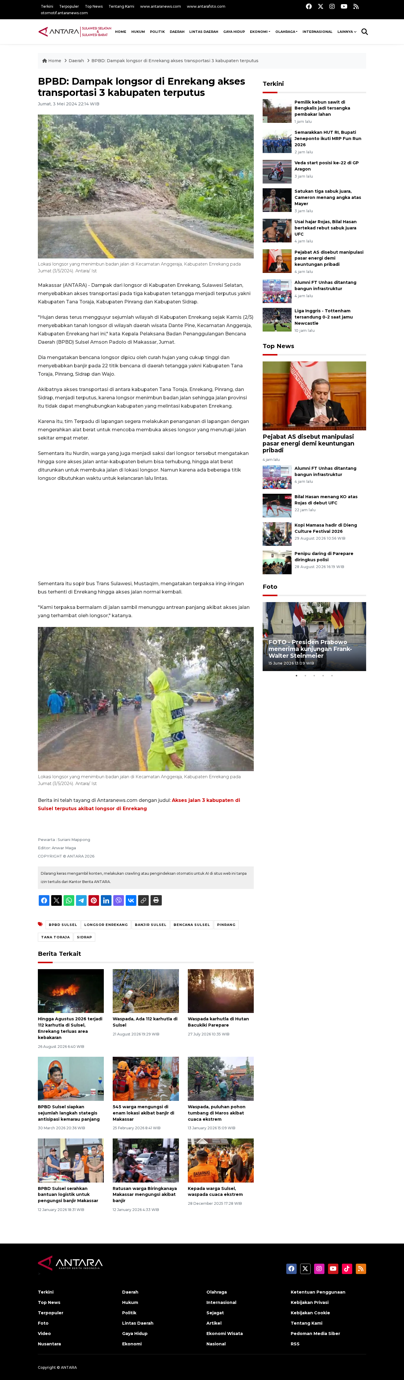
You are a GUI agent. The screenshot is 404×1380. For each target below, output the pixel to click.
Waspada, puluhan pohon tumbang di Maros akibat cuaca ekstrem (216, 1113)
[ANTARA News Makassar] (75, 31)
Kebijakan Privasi (310, 1302)
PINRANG (226, 925)
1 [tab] (297, 675)
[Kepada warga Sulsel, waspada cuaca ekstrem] (221, 1160)
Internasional (317, 32)
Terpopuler (69, 6)
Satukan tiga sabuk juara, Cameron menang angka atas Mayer (328, 197)
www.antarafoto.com (206, 6)
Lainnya (345, 32)
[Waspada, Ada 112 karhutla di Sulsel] (146, 990)
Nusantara (49, 1344)
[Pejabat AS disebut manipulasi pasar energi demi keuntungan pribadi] (277, 260)
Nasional (216, 1344)
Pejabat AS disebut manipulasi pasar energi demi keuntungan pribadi (329, 258)
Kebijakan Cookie (310, 1312)
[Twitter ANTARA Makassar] (321, 6)
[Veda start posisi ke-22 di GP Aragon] (277, 171)
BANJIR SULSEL (151, 925)
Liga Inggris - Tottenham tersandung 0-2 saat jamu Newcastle (324, 317)
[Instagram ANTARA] (332, 6)
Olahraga (285, 32)
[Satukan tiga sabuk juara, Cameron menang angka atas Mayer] (277, 199)
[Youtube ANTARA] (344, 6)
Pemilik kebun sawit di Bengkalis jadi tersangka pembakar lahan (322, 108)
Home (54, 60)
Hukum (138, 32)
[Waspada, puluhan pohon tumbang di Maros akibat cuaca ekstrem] (221, 1078)
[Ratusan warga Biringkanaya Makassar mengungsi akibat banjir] (146, 1160)
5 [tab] (332, 675)
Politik (157, 32)
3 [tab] (314, 675)
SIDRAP (84, 937)
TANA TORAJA (55, 937)
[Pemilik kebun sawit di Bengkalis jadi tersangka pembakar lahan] (277, 110)
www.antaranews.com (160, 6)
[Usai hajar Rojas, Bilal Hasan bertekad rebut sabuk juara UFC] (277, 230)
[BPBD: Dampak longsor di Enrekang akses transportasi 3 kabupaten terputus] (314, 395)
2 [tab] (305, 675)
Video (44, 1333)
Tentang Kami (121, 6)
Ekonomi (259, 32)
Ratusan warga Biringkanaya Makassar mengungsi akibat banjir (145, 1195)
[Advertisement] (146, 531)
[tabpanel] (314, 636)
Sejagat (215, 1312)
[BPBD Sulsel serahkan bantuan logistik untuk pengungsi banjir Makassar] (71, 1160)
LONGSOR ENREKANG (106, 925)
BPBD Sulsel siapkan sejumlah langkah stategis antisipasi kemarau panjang (69, 1113)
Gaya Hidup (234, 32)
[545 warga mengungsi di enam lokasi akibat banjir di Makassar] (146, 1078)
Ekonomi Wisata (224, 1333)
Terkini (47, 6)
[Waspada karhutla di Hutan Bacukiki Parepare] (221, 990)
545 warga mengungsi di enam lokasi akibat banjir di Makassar (143, 1113)
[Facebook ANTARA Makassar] (309, 6)
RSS (295, 1344)
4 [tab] (323, 675)
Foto (270, 586)
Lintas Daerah (203, 32)
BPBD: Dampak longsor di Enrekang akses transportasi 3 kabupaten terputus (174, 60)
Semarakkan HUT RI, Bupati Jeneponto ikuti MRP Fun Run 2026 (328, 138)
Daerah (177, 32)
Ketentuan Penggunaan (318, 1292)
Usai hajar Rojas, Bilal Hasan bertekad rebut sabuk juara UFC (326, 228)
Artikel (214, 1323)
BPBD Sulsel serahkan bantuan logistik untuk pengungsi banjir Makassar (68, 1195)
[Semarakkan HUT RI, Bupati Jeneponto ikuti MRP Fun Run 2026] (277, 141)
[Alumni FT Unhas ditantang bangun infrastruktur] (277, 291)
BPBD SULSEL (63, 925)
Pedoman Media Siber (315, 1333)
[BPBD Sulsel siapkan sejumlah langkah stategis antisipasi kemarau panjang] (71, 1078)
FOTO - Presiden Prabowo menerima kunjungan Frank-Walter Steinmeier (310, 648)
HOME (120, 32)
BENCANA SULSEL (192, 925)
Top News (94, 6)
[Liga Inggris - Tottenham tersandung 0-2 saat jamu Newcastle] (277, 319)
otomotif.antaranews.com (64, 13)
